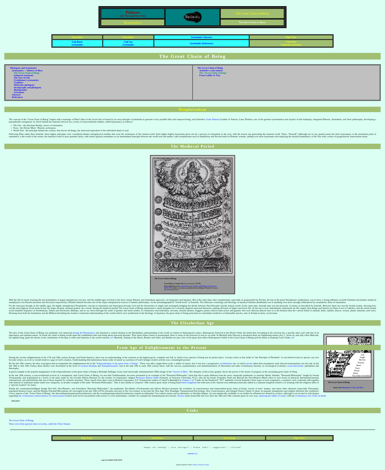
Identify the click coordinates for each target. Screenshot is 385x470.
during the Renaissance (84, 333)
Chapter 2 (186, 380)
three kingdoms (189, 382)
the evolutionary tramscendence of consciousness (41, 396)
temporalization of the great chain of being (117, 363)
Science (181, 396)
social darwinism (295, 366)
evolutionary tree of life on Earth (310, 396)
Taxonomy (19, 92)
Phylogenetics (20, 90)
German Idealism (88, 366)
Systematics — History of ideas (27, 70)
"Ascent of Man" (180, 371)
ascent (249, 363)
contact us (192, 453)
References (17, 97)
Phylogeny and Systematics (23, 68)
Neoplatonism (192, 109)
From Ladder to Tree (209, 75)
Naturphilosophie (110, 366)
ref (111, 337)
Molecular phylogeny (24, 85)
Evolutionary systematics (26, 80)
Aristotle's (211, 70)
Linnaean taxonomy (24, 75)
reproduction (185, 286)
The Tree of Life (22, 78)
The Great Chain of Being (252, 13)
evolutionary (226, 363)
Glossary (16, 94)
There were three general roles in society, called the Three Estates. (40, 424)
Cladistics (18, 82)
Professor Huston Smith (147, 378)
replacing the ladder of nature (272, 396)
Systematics (132, 22)
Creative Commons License (200, 464)
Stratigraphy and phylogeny (27, 87)
